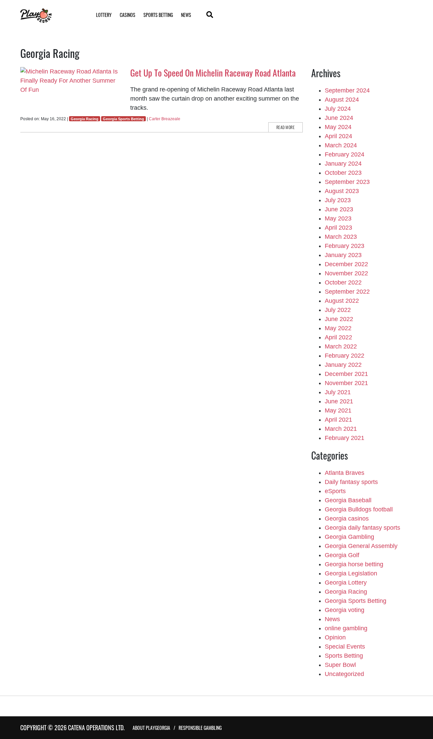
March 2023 (341, 236)
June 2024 (339, 117)
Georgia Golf (342, 555)
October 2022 (343, 282)
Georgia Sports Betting (123, 119)
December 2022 (346, 264)
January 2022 (343, 364)
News (186, 14)
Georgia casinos (347, 518)
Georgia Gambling (349, 536)
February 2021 (344, 438)
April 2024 (338, 136)
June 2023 (339, 209)
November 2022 (346, 273)
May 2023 (338, 218)
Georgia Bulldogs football (359, 509)
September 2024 (347, 90)
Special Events (345, 646)
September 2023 (347, 181)
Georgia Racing (84, 119)
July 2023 (338, 200)
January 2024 (343, 163)
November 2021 (346, 383)
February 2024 (344, 154)
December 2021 (346, 374)
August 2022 (342, 300)
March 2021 (341, 428)
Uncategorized (344, 674)
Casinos (127, 14)
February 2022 (344, 355)
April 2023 (338, 227)
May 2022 (338, 328)
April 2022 (338, 337)
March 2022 (341, 346)
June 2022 (339, 319)
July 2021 (338, 392)
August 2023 (342, 191)
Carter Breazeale (164, 119)
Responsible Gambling (200, 727)
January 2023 (343, 255)
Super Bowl (340, 664)
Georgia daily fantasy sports (362, 527)
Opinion (335, 637)
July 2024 (338, 108)
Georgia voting (344, 610)
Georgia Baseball (348, 500)
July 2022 (338, 310)
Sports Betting (158, 14)
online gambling (346, 628)
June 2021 (339, 401)
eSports (335, 491)
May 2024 (338, 127)
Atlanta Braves (344, 472)
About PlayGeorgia (151, 727)
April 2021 (338, 419)
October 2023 (343, 172)
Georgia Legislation (351, 573)
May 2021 (338, 410)
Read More (285, 127)
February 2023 (344, 245)
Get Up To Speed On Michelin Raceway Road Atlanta (213, 72)
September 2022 (347, 291)
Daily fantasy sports (351, 482)
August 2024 (342, 99)
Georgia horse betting (354, 564)
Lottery (104, 14)
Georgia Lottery (346, 582)
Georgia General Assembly (361, 546)
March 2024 (341, 145)
